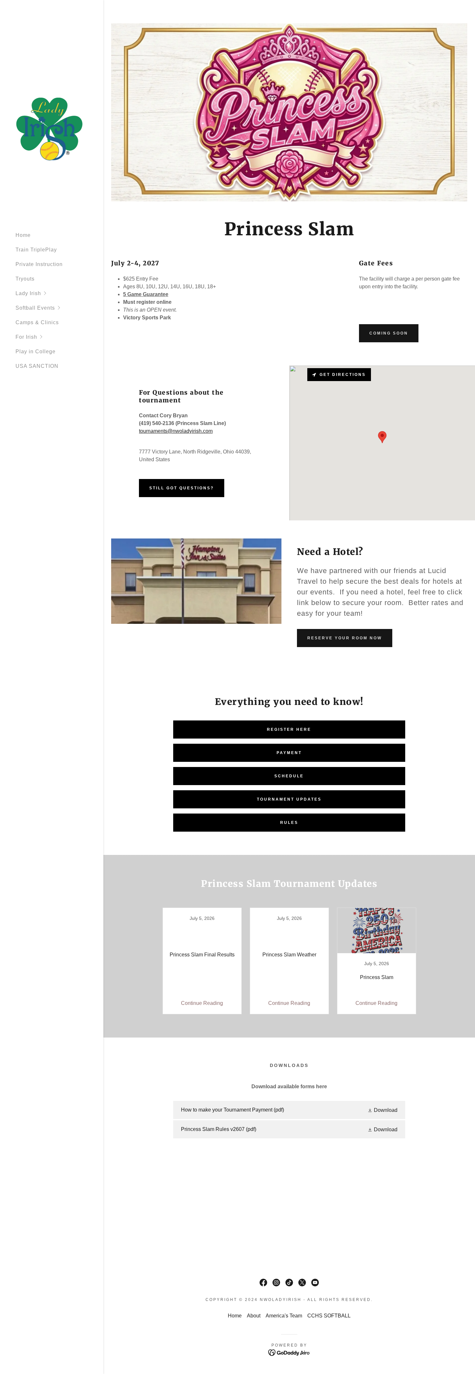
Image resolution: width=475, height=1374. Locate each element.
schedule (289, 776)
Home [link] (23, 235)
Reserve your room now (344, 638)
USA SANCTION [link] (37, 366)
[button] (59, 293)
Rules (289, 822)
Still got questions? (181, 488)
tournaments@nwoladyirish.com (176, 431)
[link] (49, 128)
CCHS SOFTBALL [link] (329, 1315)
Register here (289, 729)
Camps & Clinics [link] (37, 322)
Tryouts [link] (25, 279)
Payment (289, 753)
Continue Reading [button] (202, 1003)
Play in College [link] (36, 351)
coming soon (388, 333)
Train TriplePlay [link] (36, 249)
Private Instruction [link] (39, 264)
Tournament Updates (289, 799)
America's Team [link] (284, 1315)
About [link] (253, 1315)
